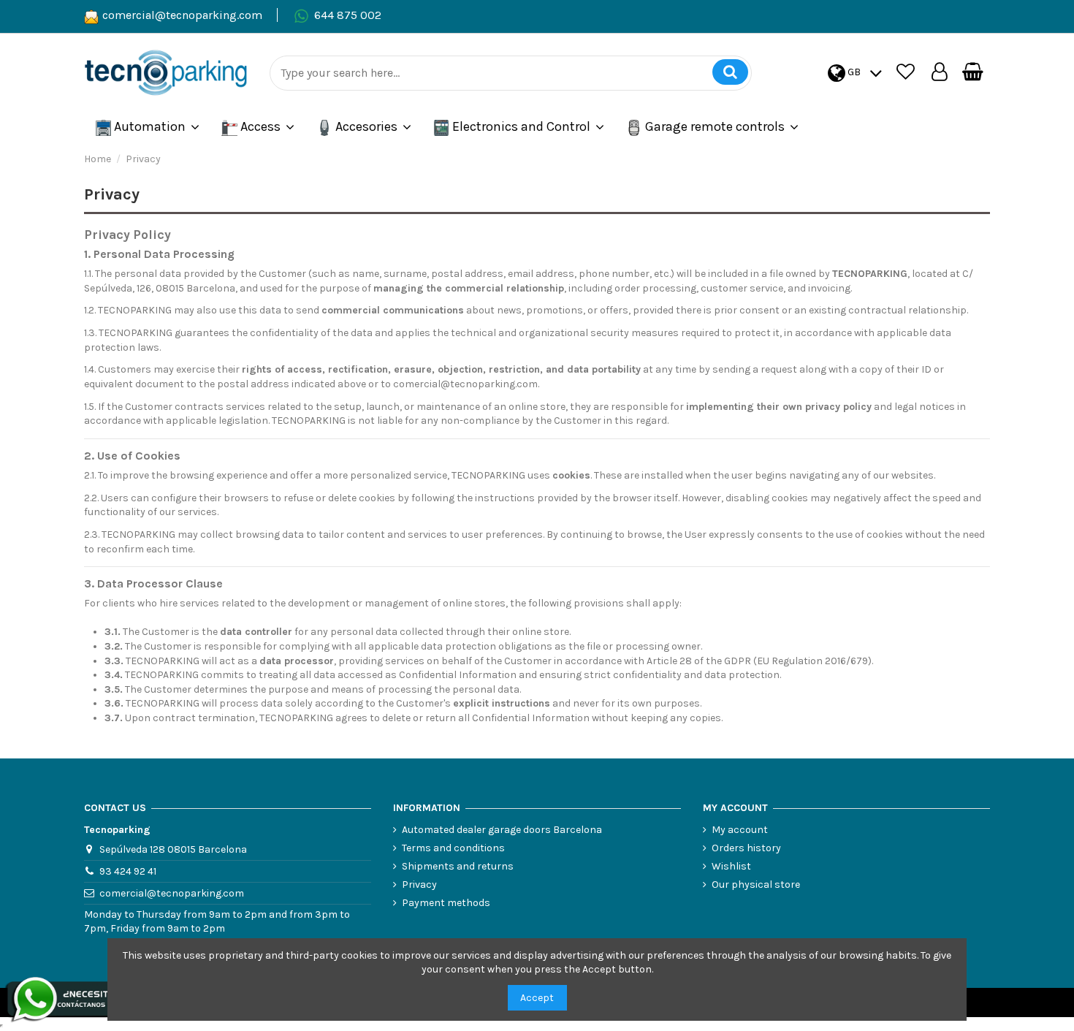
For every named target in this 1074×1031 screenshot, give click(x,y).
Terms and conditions (453, 848)
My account (740, 829)
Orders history (746, 848)
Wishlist (731, 866)
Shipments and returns (458, 866)
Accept (537, 998)
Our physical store (756, 884)
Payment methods (446, 903)
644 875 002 (347, 15)
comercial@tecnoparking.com (182, 15)
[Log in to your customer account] (939, 73)
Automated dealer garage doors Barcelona (502, 829)
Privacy (419, 884)
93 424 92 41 (127, 871)
